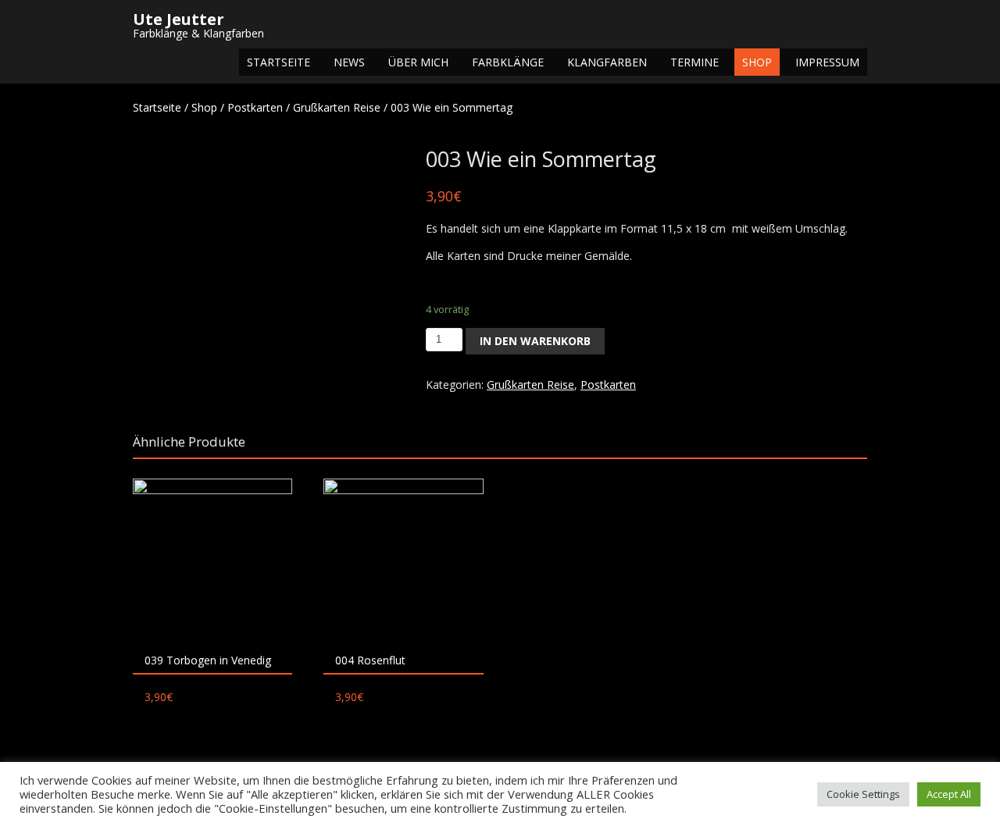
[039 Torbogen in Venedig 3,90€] (212, 558)
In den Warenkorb (535, 340)
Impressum (827, 62)
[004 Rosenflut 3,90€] (403, 558)
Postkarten (255, 107)
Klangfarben (607, 62)
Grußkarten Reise (336, 107)
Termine (694, 62)
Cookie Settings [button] (863, 794)
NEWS (349, 62)
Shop (757, 62)
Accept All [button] (949, 794)
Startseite (278, 62)
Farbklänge (508, 62)
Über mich (418, 62)
